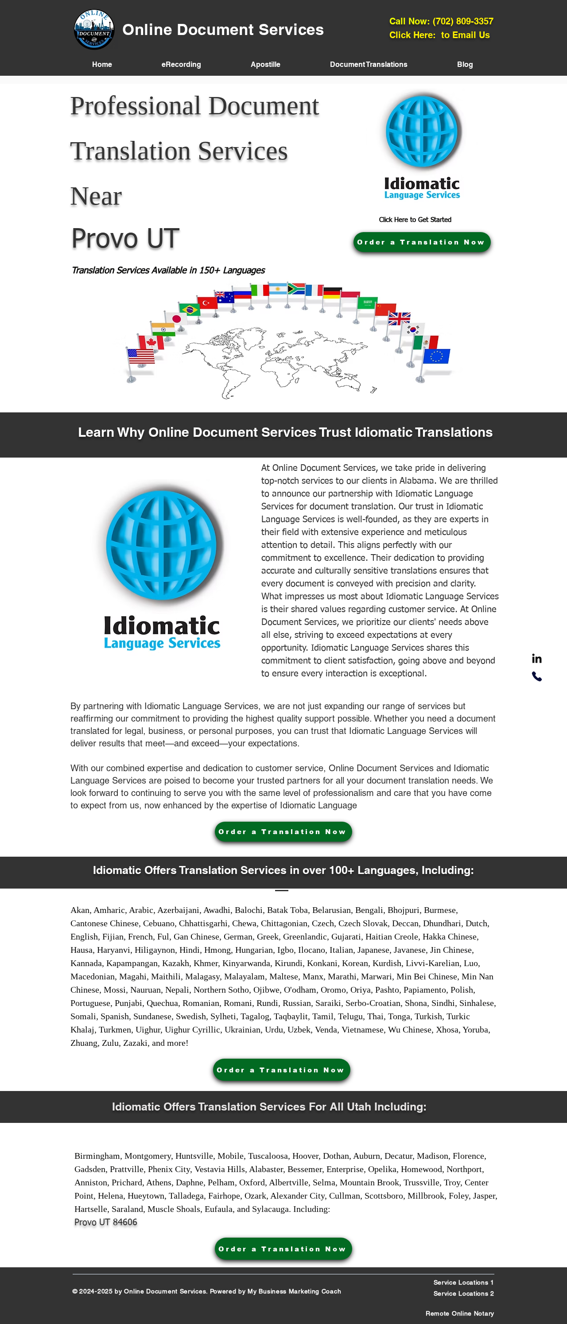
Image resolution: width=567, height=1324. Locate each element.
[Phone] (537, 676)
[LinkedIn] (537, 659)
